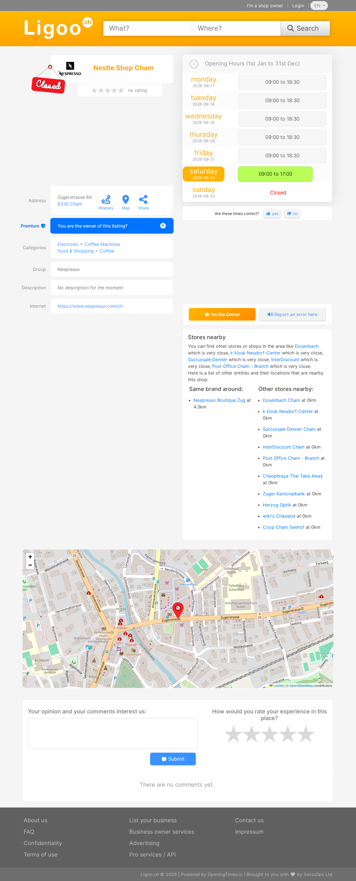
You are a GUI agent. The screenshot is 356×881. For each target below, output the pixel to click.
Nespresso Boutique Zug (219, 400)
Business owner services (161, 831)
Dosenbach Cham (281, 400)
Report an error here (295, 314)
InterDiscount (285, 359)
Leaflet (278, 685)
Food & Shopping (76, 251)
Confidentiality (43, 843)
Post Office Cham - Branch (240, 366)
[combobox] (147, 28)
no (294, 213)
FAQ (29, 831)
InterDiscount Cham (284, 447)
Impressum (249, 831)
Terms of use (41, 854)
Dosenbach (306, 346)
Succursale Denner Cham (289, 429)
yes (274, 213)
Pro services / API (152, 854)
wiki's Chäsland (279, 516)
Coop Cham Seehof (283, 527)
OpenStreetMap (301, 685)
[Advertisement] (99, 144)
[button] (178, 610)
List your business (153, 820)
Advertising (144, 843)
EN (318, 5)
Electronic (68, 244)
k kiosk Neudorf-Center (256, 353)
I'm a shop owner (265, 5)
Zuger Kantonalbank (284, 493)
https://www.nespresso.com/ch (90, 306)
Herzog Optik (277, 505)
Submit (176, 759)
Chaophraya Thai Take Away (293, 476)
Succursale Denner (207, 359)
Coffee (107, 251)
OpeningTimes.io (225, 874)
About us (35, 820)
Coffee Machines (102, 244)
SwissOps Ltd (318, 874)
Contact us (249, 820)
